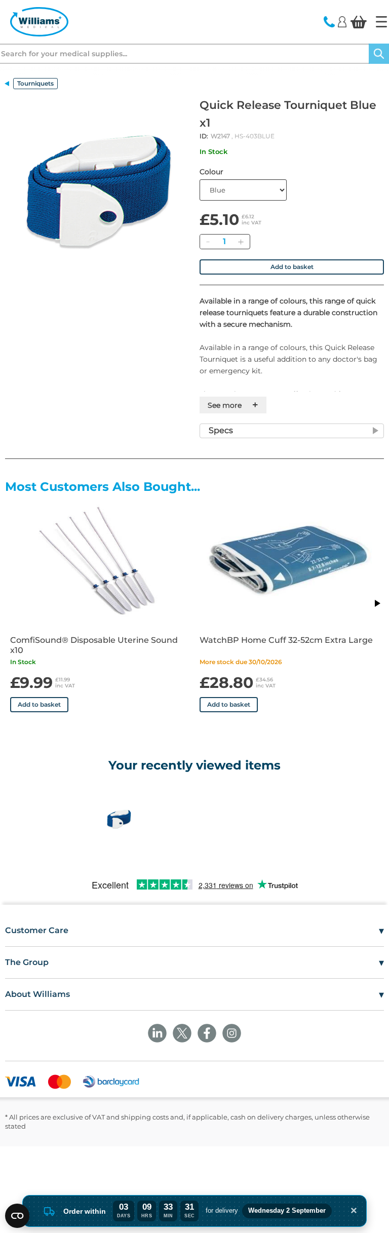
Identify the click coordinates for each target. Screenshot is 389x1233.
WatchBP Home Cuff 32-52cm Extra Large (286, 640)
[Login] (342, 21)
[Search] (379, 54)
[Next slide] (377, 603)
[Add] (240, 242)
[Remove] (207, 242)
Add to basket (292, 267)
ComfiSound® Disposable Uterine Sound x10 (94, 645)
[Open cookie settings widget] (17, 1216)
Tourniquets (35, 83)
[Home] (381, 22)
